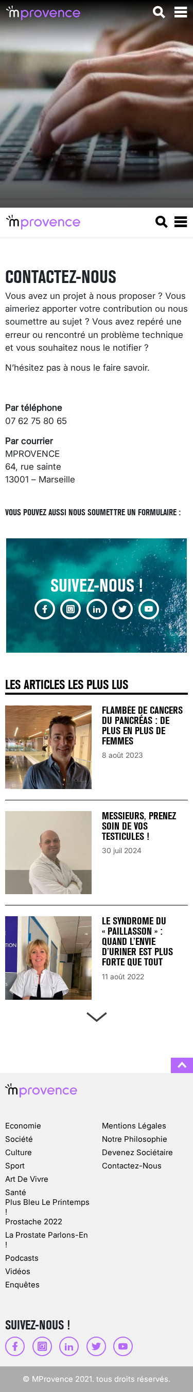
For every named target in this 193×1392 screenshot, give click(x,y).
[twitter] (122, 609)
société (19, 1139)
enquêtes (22, 1284)
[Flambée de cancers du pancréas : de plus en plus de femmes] (48, 747)
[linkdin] (96, 609)
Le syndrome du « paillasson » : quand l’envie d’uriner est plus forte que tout (137, 941)
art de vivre (26, 1179)
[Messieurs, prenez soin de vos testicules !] (48, 853)
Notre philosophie (134, 1139)
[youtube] (148, 609)
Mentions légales (134, 1126)
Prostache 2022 (33, 1221)
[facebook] (44, 609)
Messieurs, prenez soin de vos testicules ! (139, 826)
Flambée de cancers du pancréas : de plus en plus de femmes (142, 725)
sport (15, 1166)
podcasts (22, 1258)
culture (18, 1152)
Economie (23, 1126)
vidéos (17, 1271)
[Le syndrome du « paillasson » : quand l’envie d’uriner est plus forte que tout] (48, 958)
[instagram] (70, 609)
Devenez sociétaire (137, 1152)
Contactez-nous (132, 1166)
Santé (15, 1192)
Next (96, 1014)
